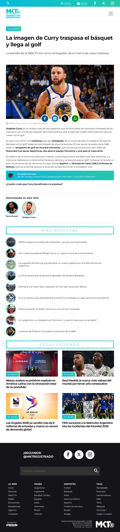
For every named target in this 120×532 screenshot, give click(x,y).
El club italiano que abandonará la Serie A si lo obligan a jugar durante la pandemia (63, 298)
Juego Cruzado (104, 514)
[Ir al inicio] (13, 13)
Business (101, 491)
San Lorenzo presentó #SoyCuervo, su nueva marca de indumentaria (55, 253)
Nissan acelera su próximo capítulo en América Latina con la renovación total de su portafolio (31, 384)
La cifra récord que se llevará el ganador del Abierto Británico (51, 275)
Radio (11, 499)
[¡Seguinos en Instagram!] (112, 3)
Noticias (12, 491)
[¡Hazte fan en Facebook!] (94, 3)
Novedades (13, 28)
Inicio (11, 488)
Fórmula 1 (101, 510)
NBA (98, 499)
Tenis (66, 495)
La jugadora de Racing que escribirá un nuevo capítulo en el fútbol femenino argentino (60, 264)
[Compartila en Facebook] (45, 118)
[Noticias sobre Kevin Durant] (12, 208)
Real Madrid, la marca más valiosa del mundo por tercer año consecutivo (86, 382)
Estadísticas (14, 506)
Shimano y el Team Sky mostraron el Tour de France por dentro (52, 286)
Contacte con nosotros (83, 527)
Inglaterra (39, 491)
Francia (38, 514)
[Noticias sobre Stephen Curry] (29, 208)
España (38, 499)
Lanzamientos (103, 495)
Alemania (39, 506)
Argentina (39, 488)
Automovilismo (72, 499)
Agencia (12, 510)
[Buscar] (8, 3)
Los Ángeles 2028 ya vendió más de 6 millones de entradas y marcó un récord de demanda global (32, 426)
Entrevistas (14, 503)
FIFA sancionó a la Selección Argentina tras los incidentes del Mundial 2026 (87, 424)
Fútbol (67, 488)
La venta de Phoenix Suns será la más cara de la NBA (47, 331)
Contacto (13, 514)
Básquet (68, 491)
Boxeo (67, 510)
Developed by (11, 524)
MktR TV (12, 495)
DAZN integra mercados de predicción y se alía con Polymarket (52, 242)
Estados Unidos (42, 495)
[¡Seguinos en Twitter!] (103, 3)
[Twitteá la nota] (65, 118)
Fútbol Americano (73, 506)
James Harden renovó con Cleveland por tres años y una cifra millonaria (56, 176)
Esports (68, 503)
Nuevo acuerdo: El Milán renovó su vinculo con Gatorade (48, 309)
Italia (36, 503)
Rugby (67, 514)
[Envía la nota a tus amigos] (75, 118)
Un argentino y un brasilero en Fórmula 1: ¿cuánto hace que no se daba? (57, 320)
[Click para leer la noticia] (11, 242)
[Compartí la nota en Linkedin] (55, 118)
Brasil (37, 510)
